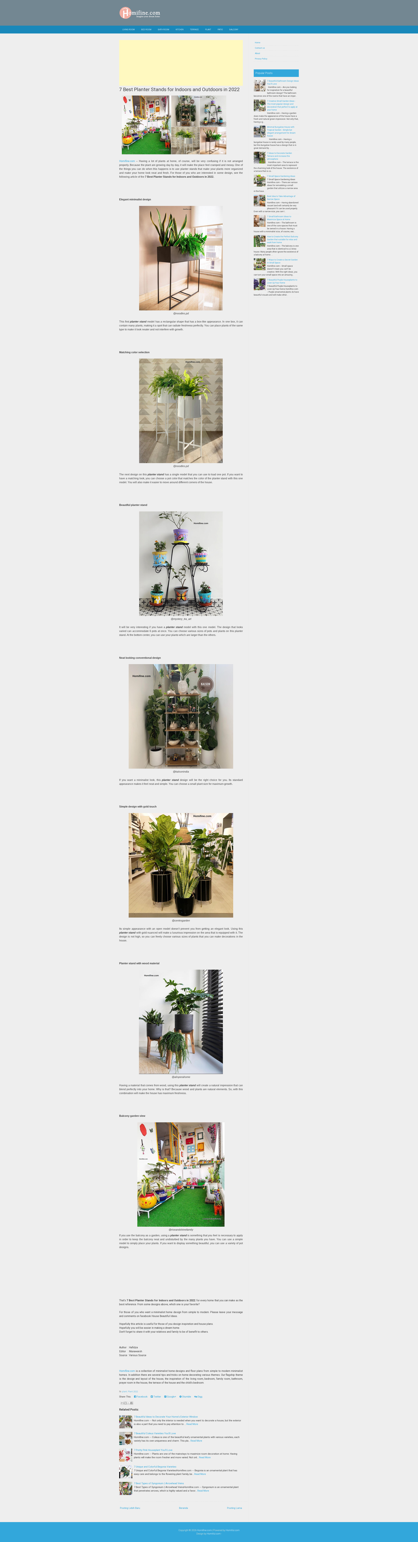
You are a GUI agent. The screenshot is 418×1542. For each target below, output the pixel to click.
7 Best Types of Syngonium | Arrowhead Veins (159, 1483)
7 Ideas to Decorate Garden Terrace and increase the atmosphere (279, 156)
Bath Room (163, 29)
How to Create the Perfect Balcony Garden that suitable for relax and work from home (282, 239)
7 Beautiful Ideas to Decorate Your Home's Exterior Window (166, 1416)
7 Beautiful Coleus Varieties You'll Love (155, 1433)
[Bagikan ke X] (128, 1403)
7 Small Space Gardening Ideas (281, 176)
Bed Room (146, 29)
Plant (208, 29)
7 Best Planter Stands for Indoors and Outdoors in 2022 (179, 89)
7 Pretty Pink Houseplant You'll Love (153, 1450)
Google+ (171, 1396)
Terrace (194, 29)
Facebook (141, 1396)
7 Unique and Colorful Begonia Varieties (155, 1466)
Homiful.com (233, 1530)
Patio (220, 29)
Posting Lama (234, 1508)
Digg (199, 1396)
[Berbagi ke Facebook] (131, 1403)
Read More (192, 1424)
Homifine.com (127, 161)
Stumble (186, 1396)
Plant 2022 (133, 1391)
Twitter (157, 1396)
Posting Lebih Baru (130, 1508)
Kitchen (180, 29)
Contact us (260, 48)
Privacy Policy (261, 59)
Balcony (233, 29)
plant (124, 1391)
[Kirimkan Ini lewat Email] (122, 1403)
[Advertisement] (181, 63)
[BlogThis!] (125, 1403)
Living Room (128, 29)
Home (257, 42)
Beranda (183, 1508)
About (257, 53)
